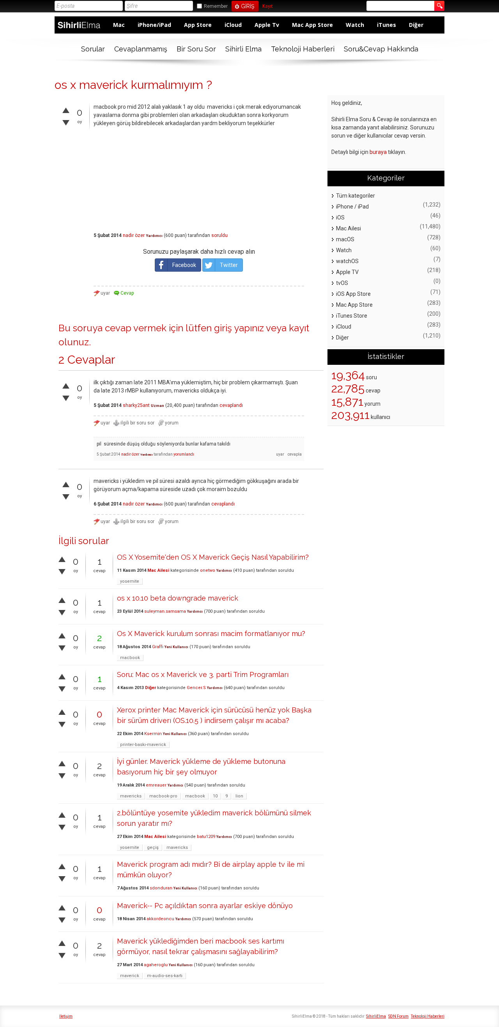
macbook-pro (163, 796)
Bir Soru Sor (196, 49)
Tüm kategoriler (355, 196)
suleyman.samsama (165, 611)
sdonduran (161, 888)
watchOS (347, 261)
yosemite (129, 581)
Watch (355, 24)
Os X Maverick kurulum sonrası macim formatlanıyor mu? (211, 633)
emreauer (156, 785)
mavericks (131, 796)
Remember (216, 6)
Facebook (184, 265)
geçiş (153, 847)
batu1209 (206, 836)
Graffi (157, 646)
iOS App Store (353, 294)
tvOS (342, 283)
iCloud (233, 24)
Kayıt (267, 6)
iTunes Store (351, 316)
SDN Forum (398, 1016)
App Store (198, 24)
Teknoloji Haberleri (302, 49)
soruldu (219, 235)
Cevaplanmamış (140, 49)
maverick (129, 975)
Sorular (93, 49)
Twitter (229, 265)
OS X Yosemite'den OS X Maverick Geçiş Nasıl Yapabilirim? (213, 557)
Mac (119, 24)
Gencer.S (196, 687)
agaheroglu (156, 964)
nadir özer (134, 235)
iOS (340, 217)
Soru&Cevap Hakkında (381, 49)
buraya (378, 152)
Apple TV (347, 272)
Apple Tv (267, 24)
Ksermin (153, 733)
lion (239, 796)
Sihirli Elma (243, 49)
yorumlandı (183, 454)
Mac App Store (312, 24)
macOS (345, 239)
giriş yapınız (239, 328)
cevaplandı (231, 405)
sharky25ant (136, 405)
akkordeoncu (160, 918)
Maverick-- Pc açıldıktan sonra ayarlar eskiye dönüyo (205, 905)
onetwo (207, 570)
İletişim (66, 1016)
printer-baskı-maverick (143, 744)
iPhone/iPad (154, 24)
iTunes (386, 24)
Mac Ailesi (158, 570)
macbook (130, 657)
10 (215, 796)
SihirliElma (376, 1016)
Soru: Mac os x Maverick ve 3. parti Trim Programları (202, 674)
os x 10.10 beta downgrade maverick (177, 598)
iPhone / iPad (352, 206)
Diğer (416, 24)
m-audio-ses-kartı (164, 975)
